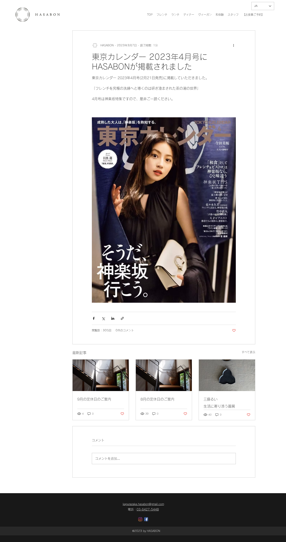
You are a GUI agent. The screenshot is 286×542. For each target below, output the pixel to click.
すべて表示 (248, 352)
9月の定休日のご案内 (94, 399)
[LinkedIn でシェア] (113, 318)
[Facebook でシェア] (94, 318)
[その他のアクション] (233, 45)
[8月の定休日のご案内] (164, 375)
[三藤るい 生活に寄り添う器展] (227, 375)
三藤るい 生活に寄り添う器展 (227, 402)
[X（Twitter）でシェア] (103, 318)
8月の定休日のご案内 (157, 399)
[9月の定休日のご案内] (101, 375)
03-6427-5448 (148, 509)
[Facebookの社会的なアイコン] (146, 519)
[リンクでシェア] (122, 318)
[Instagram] (140, 519)
